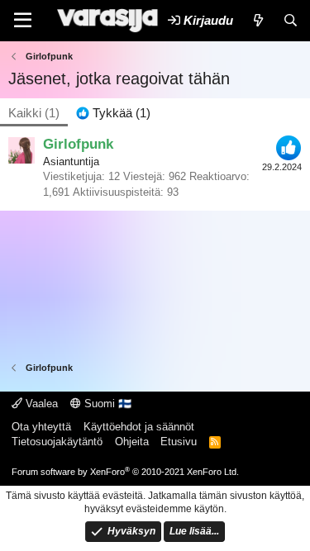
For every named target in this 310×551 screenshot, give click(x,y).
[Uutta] (257, 20)
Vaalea (40, 403)
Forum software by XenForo (125, 472)
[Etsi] (290, 20)
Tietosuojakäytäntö (57, 441)
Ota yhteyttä (41, 426)
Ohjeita (132, 441)
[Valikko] (22, 20)
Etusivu (178, 441)
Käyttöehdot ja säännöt (138, 426)
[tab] (113, 112)
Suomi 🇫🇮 (106, 403)
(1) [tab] (34, 113)
